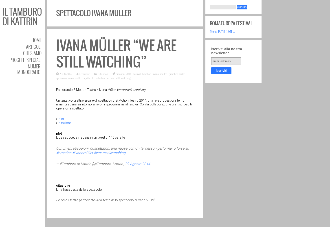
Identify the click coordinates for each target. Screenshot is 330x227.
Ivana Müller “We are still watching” (116, 53)
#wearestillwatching (109, 153)
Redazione (84, 73)
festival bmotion (142, 73)
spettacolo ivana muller (69, 77)
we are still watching (119, 77)
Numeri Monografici (29, 69)
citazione (65, 123)
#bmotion (63, 153)
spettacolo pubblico (94, 77)
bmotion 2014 (123, 73)
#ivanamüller (82, 153)
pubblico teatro (177, 73)
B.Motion (103, 73)
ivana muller (160, 73)
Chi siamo (32, 53)
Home (36, 40)
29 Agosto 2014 (137, 164)
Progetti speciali (25, 59)
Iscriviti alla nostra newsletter (226, 51)
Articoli (34, 46)
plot (61, 119)
